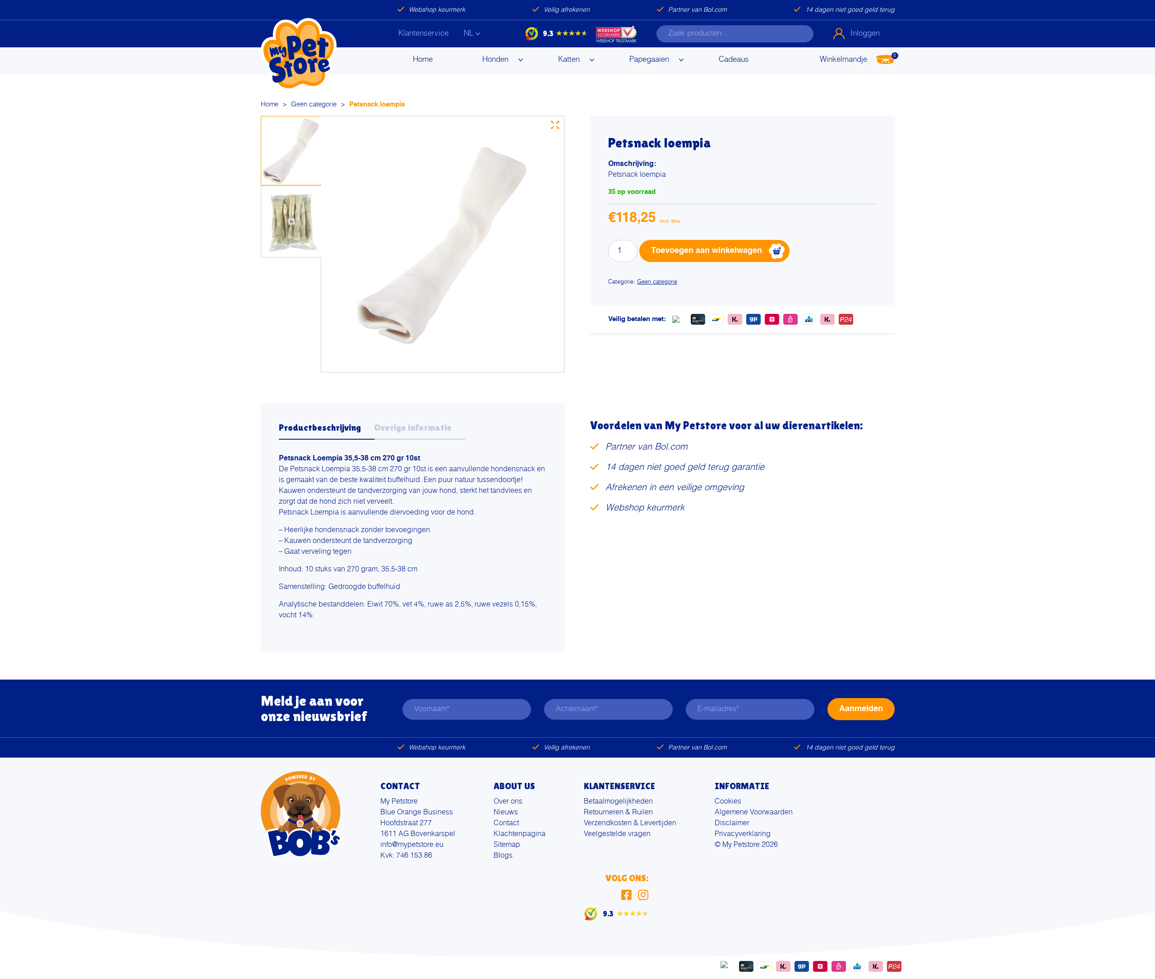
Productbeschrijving (320, 427)
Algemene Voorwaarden (754, 812)
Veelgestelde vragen (617, 834)
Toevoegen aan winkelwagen (706, 251)
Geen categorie (314, 104)
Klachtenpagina (519, 834)
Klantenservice (423, 33)
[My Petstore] (299, 54)
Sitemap (507, 845)
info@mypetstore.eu (412, 845)
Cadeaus (734, 60)
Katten (569, 60)
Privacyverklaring (743, 834)
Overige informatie (413, 427)
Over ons (508, 801)
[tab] (326, 430)
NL (468, 33)
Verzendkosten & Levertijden (630, 823)
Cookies (728, 801)
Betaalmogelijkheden (618, 801)
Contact (506, 823)
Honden (495, 60)
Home (423, 60)
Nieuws (506, 812)
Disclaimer (732, 823)
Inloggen (865, 33)
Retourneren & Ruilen (618, 812)
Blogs (503, 855)
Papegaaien (649, 60)
